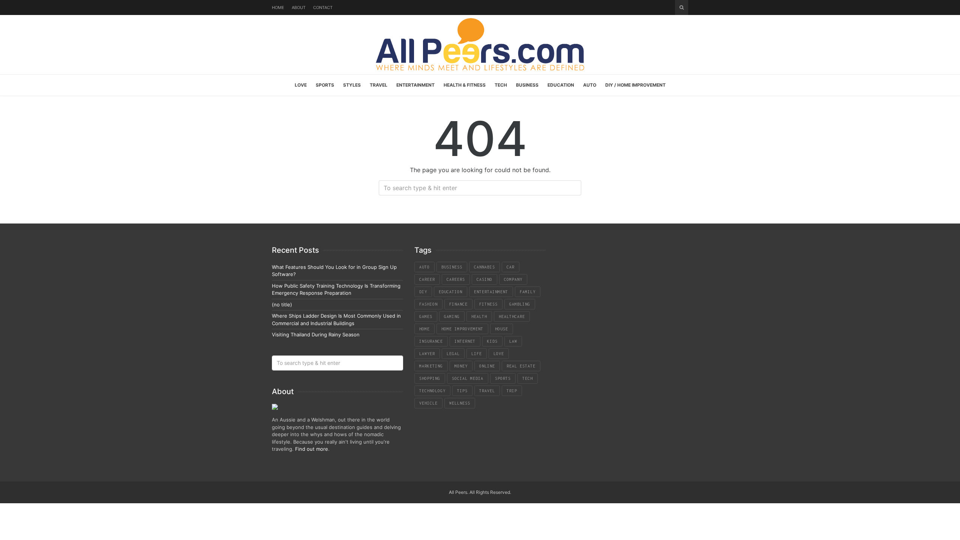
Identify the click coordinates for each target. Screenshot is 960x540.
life (476, 353)
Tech (501, 85)
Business (527, 85)
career (427, 279)
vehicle (428, 403)
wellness (459, 403)
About (299, 7)
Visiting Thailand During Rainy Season (316, 335)
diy (423, 292)
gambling (519, 304)
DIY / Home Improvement (635, 85)
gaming (452, 316)
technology (432, 390)
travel (487, 390)
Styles (352, 85)
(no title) (282, 305)
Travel (378, 85)
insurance (431, 341)
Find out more (311, 449)
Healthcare (512, 316)
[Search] (681, 7)
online (487, 366)
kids (492, 341)
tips (462, 390)
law (513, 341)
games (425, 316)
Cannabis (484, 267)
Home (278, 7)
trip (512, 390)
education (450, 292)
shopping (429, 378)
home (424, 329)
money (461, 366)
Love (301, 85)
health (479, 316)
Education (561, 85)
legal (453, 353)
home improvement (462, 329)
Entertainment (415, 85)
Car (510, 267)
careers (456, 279)
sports (503, 378)
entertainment (491, 292)
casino (484, 279)
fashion (428, 304)
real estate (521, 366)
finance (458, 304)
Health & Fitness (465, 85)
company (513, 279)
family (528, 292)
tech (527, 378)
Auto (589, 85)
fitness (488, 304)
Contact (323, 7)
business (451, 267)
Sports (325, 85)
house (501, 329)
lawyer (427, 353)
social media (467, 378)
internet (465, 341)
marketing (431, 366)
